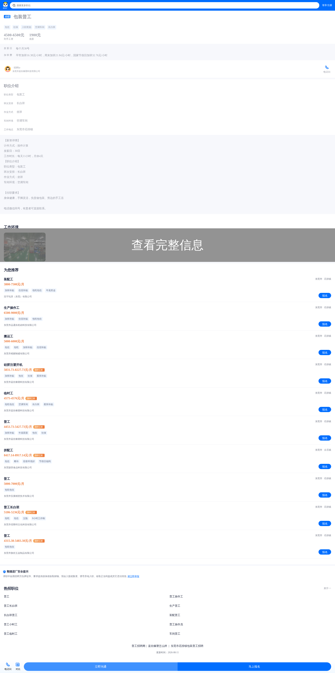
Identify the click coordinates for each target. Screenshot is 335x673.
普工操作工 (176, 596)
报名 (325, 295)
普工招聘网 (138, 646)
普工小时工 (10, 624)
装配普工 (174, 615)
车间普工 (174, 633)
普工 (6, 596)
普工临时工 (10, 633)
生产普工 (174, 605)
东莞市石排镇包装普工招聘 (187, 646)
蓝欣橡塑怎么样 (157, 646)
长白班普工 (10, 615)
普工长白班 (10, 605)
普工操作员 (176, 624)
